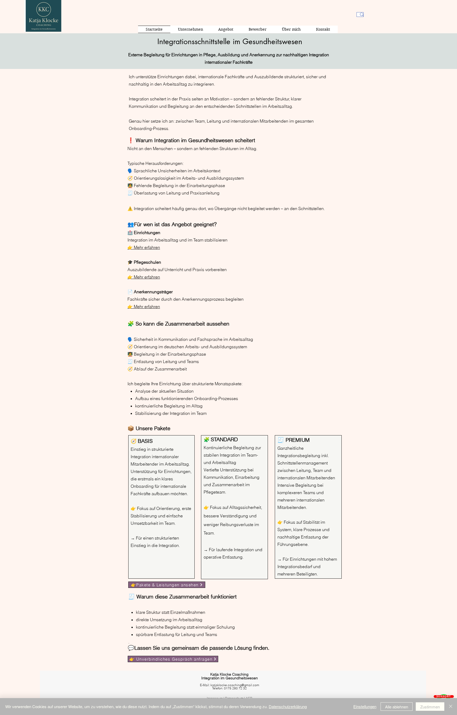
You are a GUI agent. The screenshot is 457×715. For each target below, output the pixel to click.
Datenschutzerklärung (288, 706)
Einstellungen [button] (364, 706)
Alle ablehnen (396, 706)
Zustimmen (430, 706)
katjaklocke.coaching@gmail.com (235, 685)
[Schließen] (450, 706)
